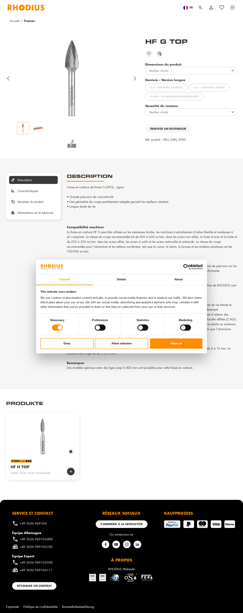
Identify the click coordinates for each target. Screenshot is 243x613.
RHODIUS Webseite (121, 569)
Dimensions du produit (163, 64)
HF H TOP (20, 466)
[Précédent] (8, 78)
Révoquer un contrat (34, 586)
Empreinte (12, 606)
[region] (71, 86)
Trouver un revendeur (168, 129)
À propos (121, 559)
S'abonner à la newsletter (121, 524)
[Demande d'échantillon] (159, 53)
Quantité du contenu (161, 106)
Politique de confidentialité (40, 606)
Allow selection (121, 343)
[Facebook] (105, 544)
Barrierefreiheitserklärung (78, 606)
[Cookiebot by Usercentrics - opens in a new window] (186, 267)
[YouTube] (116, 544)
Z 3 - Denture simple (212, 88)
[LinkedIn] (137, 544)
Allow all (176, 343)
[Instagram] (127, 544)
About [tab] (178, 279)
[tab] (33, 180)
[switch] (100, 328)
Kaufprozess (178, 513)
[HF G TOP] (72, 78)
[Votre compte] (211, 8)
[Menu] (232, 8)
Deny (67, 343)
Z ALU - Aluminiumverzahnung (177, 97)
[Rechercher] (200, 8)
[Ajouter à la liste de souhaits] (149, 53)
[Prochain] (135, 78)
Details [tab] (121, 279)
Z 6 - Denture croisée (169, 88)
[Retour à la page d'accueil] (26, 8)
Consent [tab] (64, 279)
